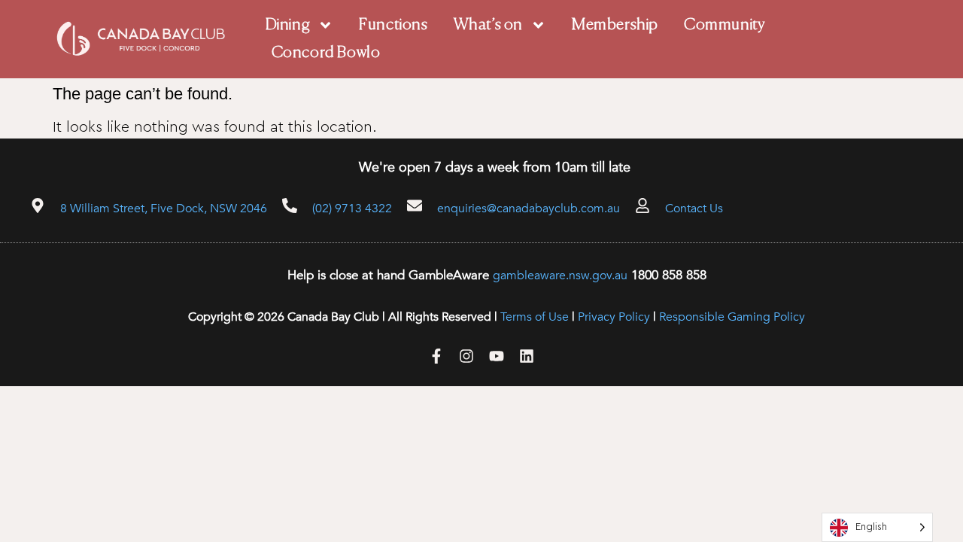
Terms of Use (534, 317)
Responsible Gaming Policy (732, 317)
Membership (615, 25)
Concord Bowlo (326, 53)
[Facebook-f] (436, 356)
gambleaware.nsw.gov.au (560, 275)
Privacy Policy (614, 317)
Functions (393, 25)
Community (724, 25)
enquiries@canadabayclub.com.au (528, 208)
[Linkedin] (526, 356)
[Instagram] (466, 356)
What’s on (488, 25)
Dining (288, 25)
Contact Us (694, 208)
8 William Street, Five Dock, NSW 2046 (163, 208)
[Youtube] (496, 356)
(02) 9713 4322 (352, 208)
